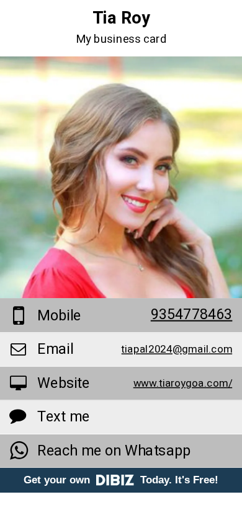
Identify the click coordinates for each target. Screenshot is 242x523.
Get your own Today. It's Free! (121, 480)
